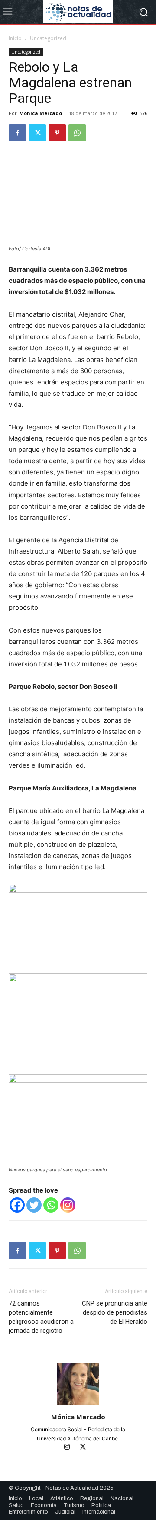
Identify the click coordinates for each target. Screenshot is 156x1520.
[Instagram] (67, 1205)
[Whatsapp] (50, 1205)
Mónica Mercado (40, 113)
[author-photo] (78, 1404)
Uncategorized (48, 38)
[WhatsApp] (77, 132)
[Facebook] (17, 132)
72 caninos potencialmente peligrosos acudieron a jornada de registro (41, 1316)
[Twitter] (37, 132)
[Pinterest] (57, 132)
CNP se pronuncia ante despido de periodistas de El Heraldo (114, 1312)
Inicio (15, 38)
